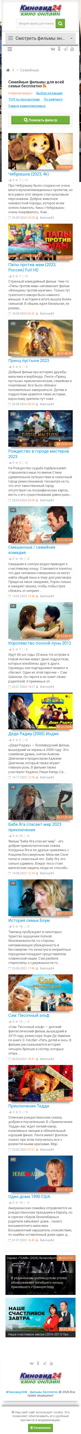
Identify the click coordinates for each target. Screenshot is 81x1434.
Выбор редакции (49, 93)
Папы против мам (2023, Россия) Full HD (32, 267)
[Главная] (8, 70)
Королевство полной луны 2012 (39, 643)
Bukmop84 (47, 217)
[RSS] (45, 86)
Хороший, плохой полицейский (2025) (35, 1334)
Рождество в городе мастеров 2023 (38, 454)
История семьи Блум (29, 920)
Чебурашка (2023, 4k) (28, 174)
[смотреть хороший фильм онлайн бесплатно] (40, 10)
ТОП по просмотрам (24, 99)
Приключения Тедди (28, 1106)
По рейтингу (53, 99)
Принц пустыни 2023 (28, 360)
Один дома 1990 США (29, 1196)
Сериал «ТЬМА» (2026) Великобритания (34, 1258)
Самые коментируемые (27, 106)
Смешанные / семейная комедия (31, 550)
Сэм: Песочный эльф (28, 1015)
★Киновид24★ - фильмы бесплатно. (32, 1392)
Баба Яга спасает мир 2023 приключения (34, 827)
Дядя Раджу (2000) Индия (33, 733)
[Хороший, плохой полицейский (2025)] (40, 1318)
